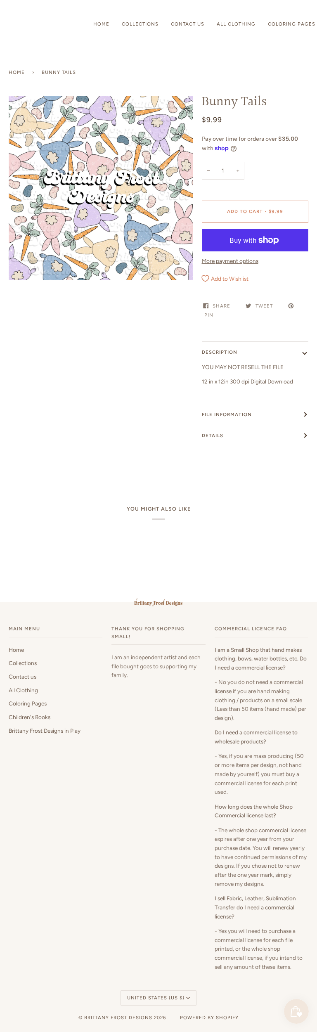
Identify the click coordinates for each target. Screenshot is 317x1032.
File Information (227, 414)
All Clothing (23, 690)
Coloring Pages (28, 703)
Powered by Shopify (209, 1017)
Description (219, 352)
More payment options (230, 261)
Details (212, 435)
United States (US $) (156, 998)
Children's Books (29, 717)
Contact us (22, 676)
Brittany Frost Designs (118, 1017)
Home (17, 72)
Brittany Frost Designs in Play (44, 730)
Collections (23, 663)
